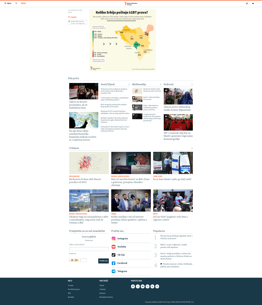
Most (155, 214)
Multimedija (139, 84)
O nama (70, 285)
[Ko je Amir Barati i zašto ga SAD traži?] (173, 163)
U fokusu (74, 148)
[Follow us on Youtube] (143, 286)
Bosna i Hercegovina (120, 176)
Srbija (23, 3)
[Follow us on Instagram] (147, 286)
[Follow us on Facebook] (133, 286)
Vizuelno (102, 289)
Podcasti (168, 84)
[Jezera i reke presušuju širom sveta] (137, 99)
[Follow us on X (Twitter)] (138, 286)
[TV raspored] (157, 286)
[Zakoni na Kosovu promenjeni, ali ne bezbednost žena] (83, 91)
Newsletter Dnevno (106, 297)
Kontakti (71, 297)
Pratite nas (103, 261)
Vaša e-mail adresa (77, 245)
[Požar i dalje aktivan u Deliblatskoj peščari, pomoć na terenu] (137, 107)
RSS (69, 293)
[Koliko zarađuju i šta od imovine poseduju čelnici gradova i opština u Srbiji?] (131, 200)
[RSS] (152, 286)
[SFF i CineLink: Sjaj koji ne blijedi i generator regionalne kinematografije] (178, 122)
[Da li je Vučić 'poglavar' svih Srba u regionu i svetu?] (173, 200)
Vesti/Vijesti (108, 84)
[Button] (72, 18)
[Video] (253, 3)
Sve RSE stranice (74, 289)
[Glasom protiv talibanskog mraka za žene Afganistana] (178, 96)
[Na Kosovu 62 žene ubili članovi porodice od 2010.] (137, 91)
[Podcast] (247, 3)
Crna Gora (157, 176)
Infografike (74, 176)
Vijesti (101, 285)
